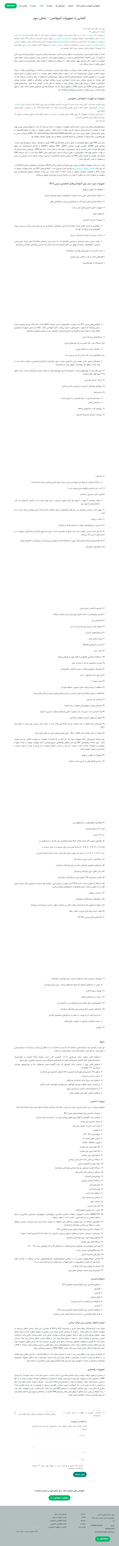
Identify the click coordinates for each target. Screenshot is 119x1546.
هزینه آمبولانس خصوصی (58, 1520)
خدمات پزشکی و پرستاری (85, 168)
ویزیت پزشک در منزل (59, 1517)
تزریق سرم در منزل (60, 1514)
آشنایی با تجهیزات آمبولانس (57, 1527)
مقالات (83, 1517)
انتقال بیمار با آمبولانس (88, 35)
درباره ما (83, 1523)
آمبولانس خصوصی (62, 38)
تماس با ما (82, 1527)
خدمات (83, 1514)
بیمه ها (83, 1520)
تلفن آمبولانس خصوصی (94, 44)
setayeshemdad (101, 1532)
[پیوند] (109, 6)
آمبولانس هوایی (57, 44)
